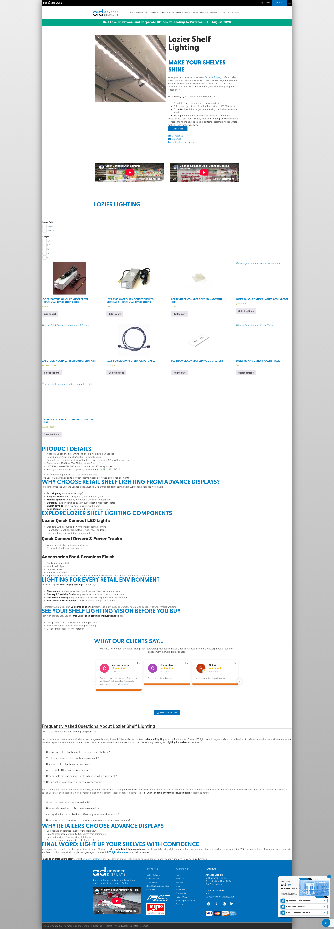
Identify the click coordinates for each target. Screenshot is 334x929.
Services (226, 12)
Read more (123, 684)
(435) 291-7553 (52, 2)
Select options (246, 311)
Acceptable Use (130, 925)
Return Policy (182, 897)
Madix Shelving (166, 12)
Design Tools (215, 12)
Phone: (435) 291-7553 (216, 890)
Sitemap (144, 925)
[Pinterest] (224, 904)
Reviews (179, 882)
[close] (329, 876)
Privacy (117, 925)
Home (178, 875)
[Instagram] (216, 904)
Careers (179, 904)
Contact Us (181, 893)
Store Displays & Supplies (186, 12)
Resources (180, 889)
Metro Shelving (150, 12)
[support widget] (326, 923)
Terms (109, 925)
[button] (239, 681)
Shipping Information (185, 900)
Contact (235, 12)
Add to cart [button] (50, 313)
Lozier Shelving (135, 12)
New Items (203, 12)
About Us (180, 878)
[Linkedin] (232, 904)
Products (152, 869)
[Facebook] (208, 904)
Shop (178, 886)
